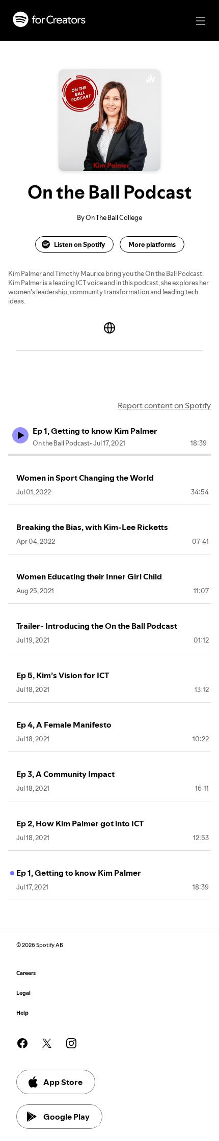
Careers (26, 973)
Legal (23, 993)
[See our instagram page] (71, 1043)
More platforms (152, 244)
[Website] (109, 328)
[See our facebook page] (22, 1043)
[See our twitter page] (47, 1043)
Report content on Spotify (164, 405)
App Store (63, 1082)
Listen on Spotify (79, 244)
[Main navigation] (201, 21)
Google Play (66, 1116)
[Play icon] (20, 435)
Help (22, 1013)
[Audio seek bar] (109, 455)
